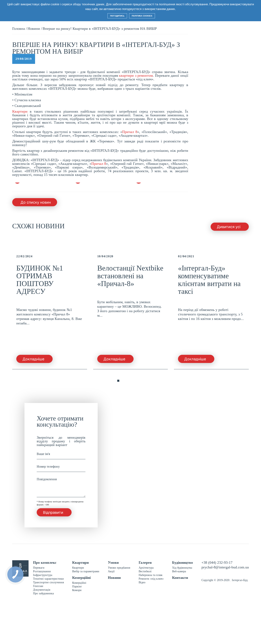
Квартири (20, 111)
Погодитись (117, 16)
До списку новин (36, 202)
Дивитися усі (228, 227)
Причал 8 (129, 132)
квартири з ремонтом (136, 75)
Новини (34, 29)
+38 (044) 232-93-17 (216, 562)
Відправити (53, 512)
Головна (18, 29)
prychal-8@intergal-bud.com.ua (225, 567)
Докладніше (33, 359)
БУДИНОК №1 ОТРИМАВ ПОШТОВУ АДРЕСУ (39, 279)
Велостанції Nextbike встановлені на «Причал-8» (130, 275)
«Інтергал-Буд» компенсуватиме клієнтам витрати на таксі (209, 279)
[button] (110, 381)
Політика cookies (142, 16)
